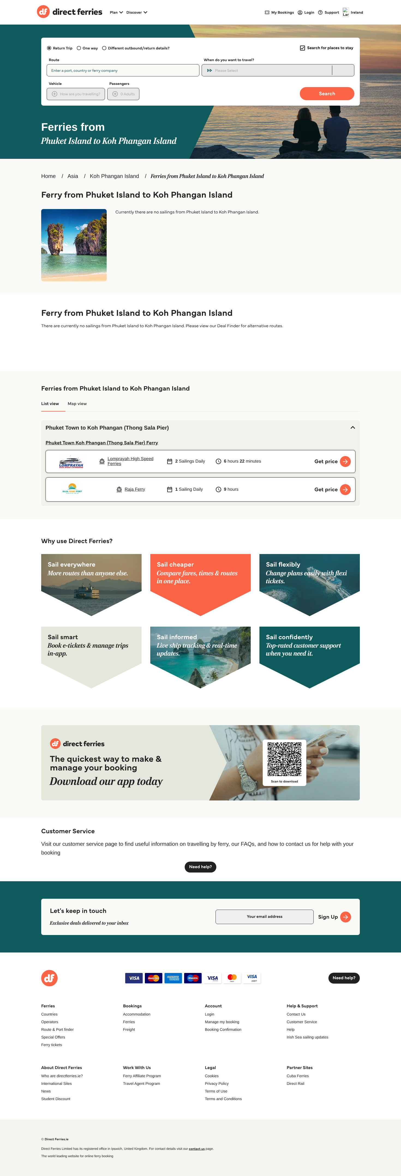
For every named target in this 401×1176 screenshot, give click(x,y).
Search (327, 93)
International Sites (56, 1083)
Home (48, 176)
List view (50, 403)
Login (209, 1014)
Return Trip (62, 48)
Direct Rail (295, 1083)
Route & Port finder (57, 1029)
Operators (49, 1022)
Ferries (129, 1022)
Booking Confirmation (223, 1029)
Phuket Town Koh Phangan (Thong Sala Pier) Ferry (102, 442)
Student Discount (55, 1099)
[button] (200, 428)
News (46, 1091)
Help (291, 1029)
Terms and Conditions (223, 1099)
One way (90, 48)
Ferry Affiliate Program (142, 1076)
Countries (49, 1014)
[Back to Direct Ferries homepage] (69, 12)
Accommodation (136, 1014)
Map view (77, 403)
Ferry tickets (51, 1045)
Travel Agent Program (141, 1083)
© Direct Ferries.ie (54, 1139)
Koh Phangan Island (114, 176)
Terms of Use (216, 1091)
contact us (197, 1149)
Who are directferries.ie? (62, 1076)
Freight (129, 1029)
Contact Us (296, 1014)
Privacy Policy (217, 1083)
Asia (72, 176)
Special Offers (53, 1037)
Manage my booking (222, 1022)
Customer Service (302, 1022)
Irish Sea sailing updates (307, 1037)
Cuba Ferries (298, 1076)
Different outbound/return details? (138, 48)
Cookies (212, 1076)
